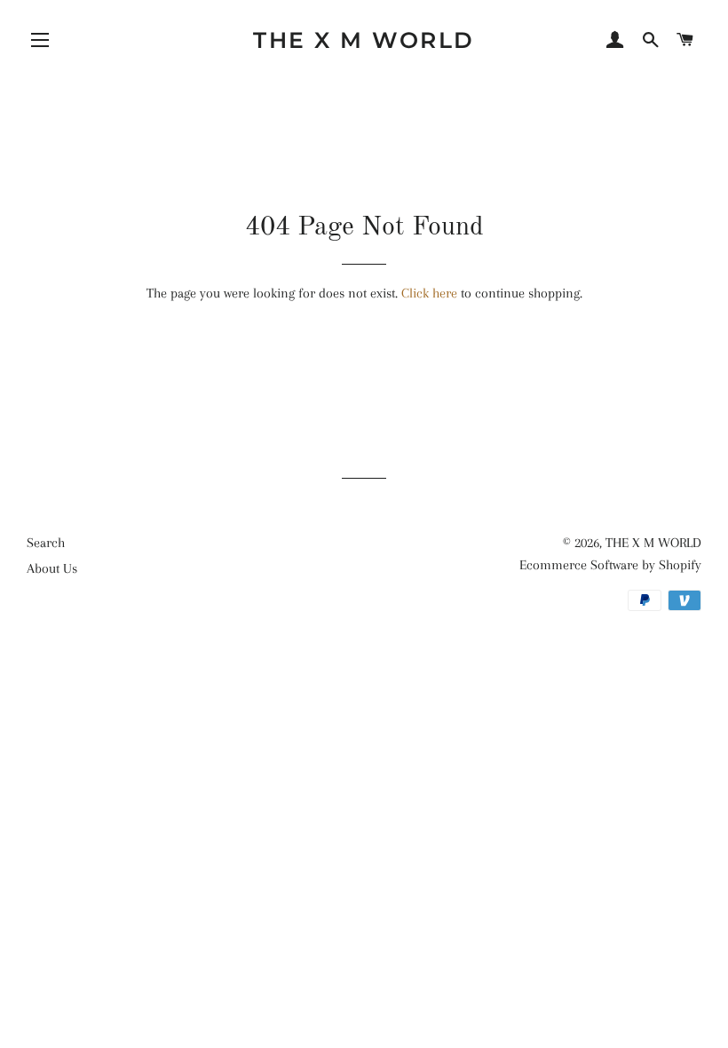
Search (46, 543)
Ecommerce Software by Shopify (610, 565)
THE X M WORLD (364, 40)
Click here (429, 293)
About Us (52, 568)
